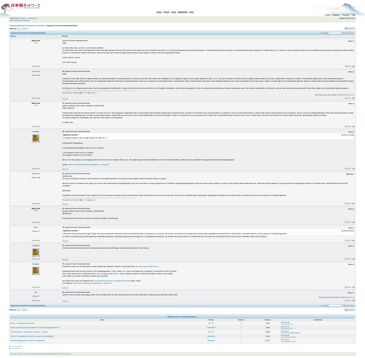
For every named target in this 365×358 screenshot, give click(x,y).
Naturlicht (211, 340)
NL (36, 292)
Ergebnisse (182, 12)
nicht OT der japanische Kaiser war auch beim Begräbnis (32, 336)
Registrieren (32, 18)
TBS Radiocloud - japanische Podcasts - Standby (29, 332)
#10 (353, 292)
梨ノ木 (211, 323)
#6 (353, 209)
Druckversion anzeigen (17, 346)
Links (173, 12)
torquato (35, 132)
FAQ (191, 12)
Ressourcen (31, 25)
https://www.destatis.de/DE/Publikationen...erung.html (88, 165)
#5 (353, 174)
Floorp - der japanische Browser (22, 323)
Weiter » (25, 28)
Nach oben (46, 354)
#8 (353, 246)
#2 (353, 72)
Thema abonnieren (16, 348)
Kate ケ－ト (293, 328)
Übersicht (13, 20)
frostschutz (293, 341)
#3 (353, 103)
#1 (353, 41)
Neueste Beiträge (23, 20)
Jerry (291, 324)
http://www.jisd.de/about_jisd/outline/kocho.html (113, 281)
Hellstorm (351, 95)
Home (159, 12)
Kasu (36, 227)
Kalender (346, 15)
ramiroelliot (211, 328)
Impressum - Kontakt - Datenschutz (20, 354)
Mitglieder (336, 15)
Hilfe (353, 15)
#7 (353, 228)
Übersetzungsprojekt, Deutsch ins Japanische (27, 340)
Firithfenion (293, 337)
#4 (353, 132)
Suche (327, 15)
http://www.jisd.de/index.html (146, 266)
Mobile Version (54, 354)
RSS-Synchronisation (65, 354)
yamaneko (211, 336)
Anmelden (22, 18)
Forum (166, 12)
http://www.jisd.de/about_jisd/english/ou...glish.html (92, 283)
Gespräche (41, 25)
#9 (353, 264)
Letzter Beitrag (285, 324)
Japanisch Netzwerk (17, 25)
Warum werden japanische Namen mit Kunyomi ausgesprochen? (35, 328)
